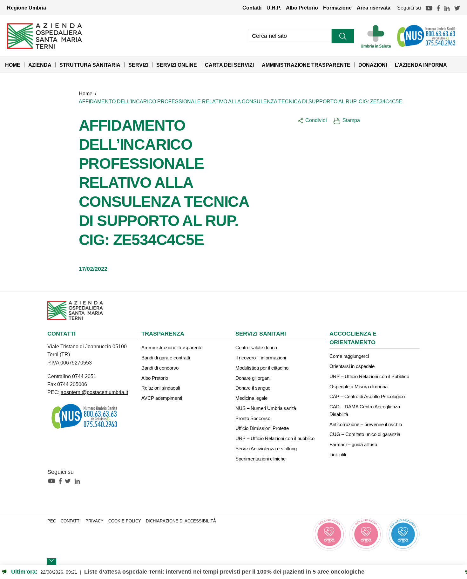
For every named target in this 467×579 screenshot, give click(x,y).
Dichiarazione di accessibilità (181, 521)
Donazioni (372, 64)
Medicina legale (251, 398)
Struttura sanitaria (89, 64)
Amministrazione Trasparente (306, 64)
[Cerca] (343, 36)
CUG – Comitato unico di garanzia (364, 434)
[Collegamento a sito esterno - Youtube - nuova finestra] (53, 481)
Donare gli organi (252, 378)
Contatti (251, 7)
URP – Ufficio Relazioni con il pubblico (275, 438)
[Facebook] (438, 7)
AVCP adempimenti (161, 398)
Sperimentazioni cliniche (260, 458)
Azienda (39, 64)
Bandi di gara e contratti (165, 357)
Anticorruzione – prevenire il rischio (365, 424)
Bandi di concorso (160, 368)
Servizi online (176, 64)
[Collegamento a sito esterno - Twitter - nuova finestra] (69, 481)
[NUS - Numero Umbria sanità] (426, 36)
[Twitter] (457, 7)
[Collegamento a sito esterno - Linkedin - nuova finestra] (79, 481)
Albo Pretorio (302, 7)
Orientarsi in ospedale (352, 366)
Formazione (337, 7)
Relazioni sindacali (160, 388)
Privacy (94, 521)
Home (12, 64)
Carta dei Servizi (229, 64)
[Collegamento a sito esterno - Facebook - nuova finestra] (62, 481)
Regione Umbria (26, 7)
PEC (51, 521)
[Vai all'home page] (44, 35)
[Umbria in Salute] (377, 36)
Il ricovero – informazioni (260, 357)
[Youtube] (429, 7)
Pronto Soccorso (252, 418)
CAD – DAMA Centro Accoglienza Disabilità (364, 410)
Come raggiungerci (349, 356)
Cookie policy (124, 521)
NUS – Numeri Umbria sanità (265, 408)
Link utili (337, 454)
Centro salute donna (256, 347)
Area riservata (373, 7)
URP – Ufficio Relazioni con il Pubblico (369, 376)
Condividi (316, 120)
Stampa (351, 120)
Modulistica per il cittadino (261, 368)
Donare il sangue (252, 388)
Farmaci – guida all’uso (353, 444)
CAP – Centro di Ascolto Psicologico (367, 396)
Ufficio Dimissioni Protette (262, 428)
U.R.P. (274, 7)
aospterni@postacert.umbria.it (94, 392)
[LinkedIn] (446, 7)
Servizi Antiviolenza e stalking (266, 448)
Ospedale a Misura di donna (358, 386)
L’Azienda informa (421, 64)
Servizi (138, 64)
